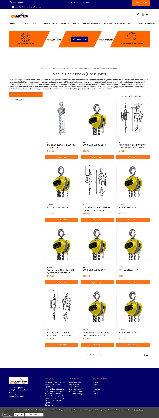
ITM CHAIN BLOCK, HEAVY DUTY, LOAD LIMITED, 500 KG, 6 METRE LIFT (61, 335)
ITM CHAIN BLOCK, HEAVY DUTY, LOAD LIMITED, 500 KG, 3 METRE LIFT (132, 148)
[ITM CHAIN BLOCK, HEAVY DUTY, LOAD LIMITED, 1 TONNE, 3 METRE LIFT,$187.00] (97, 180)
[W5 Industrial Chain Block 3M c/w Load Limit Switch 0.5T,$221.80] (61, 243)
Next (146, 355)
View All (95, 394)
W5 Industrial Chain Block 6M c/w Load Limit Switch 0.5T (96, 333)
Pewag (95, 384)
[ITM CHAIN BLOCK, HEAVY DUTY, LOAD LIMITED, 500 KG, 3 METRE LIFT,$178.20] (133, 118)
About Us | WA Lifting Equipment (52, 385)
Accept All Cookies (34, 414)
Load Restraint (74, 387)
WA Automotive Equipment (55, 382)
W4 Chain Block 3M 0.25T (94, 145)
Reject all (19, 414)
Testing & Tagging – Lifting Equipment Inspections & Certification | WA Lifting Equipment (55, 399)
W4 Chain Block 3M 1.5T (129, 332)
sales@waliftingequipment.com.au (28, 7)
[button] (79, 39)
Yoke (94, 387)
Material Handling (75, 391)
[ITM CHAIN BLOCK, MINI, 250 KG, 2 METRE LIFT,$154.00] (61, 118)
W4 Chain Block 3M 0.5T (58, 207)
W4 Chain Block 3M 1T (128, 207)
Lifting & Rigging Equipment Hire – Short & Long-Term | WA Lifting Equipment (55, 391)
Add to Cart (61, 157)
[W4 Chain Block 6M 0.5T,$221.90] (97, 243)
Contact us (49, 405)
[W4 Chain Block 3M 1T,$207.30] (133, 180)
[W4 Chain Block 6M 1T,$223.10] (133, 243)
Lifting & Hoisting (75, 382)
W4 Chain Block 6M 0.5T (94, 270)
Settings (7, 414)
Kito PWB (96, 391)
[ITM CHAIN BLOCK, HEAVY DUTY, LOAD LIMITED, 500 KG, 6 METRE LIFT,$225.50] (61, 305)
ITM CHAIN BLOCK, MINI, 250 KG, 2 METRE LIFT (61, 146)
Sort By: (124, 96)
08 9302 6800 (18, 2)
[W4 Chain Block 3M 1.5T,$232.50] (133, 305)
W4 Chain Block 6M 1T (128, 270)
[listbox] (139, 96)
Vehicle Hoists (74, 384)
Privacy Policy (138, 410)
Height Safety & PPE (76, 389)
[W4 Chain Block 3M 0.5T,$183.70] (61, 180)
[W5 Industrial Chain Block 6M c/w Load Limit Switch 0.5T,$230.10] (97, 305)
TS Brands (96, 389)
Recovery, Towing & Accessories (76, 395)
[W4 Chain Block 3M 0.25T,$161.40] (97, 118)
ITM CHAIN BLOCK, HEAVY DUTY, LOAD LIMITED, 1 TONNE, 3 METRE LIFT (97, 210)
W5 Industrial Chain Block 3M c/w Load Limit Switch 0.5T (60, 271)
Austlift (95, 382)
